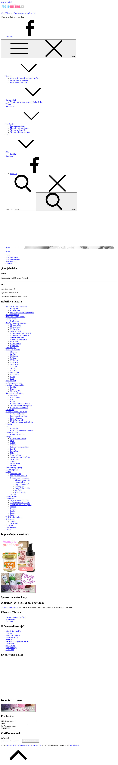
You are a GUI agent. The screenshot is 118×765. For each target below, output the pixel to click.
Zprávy (8, 529)
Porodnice (9, 621)
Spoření (13, 494)
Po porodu (14, 428)
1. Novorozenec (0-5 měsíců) (20, 333)
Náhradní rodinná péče (18, 339)
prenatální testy (11, 648)
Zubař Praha (10, 644)
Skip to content (6, 2)
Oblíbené (9, 263)
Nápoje (12, 443)
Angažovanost (11, 261)
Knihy (12, 401)
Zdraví (12, 515)
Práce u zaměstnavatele (18, 416)
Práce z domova (16, 418)
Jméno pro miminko (17, 126)
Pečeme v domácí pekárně (19, 447)
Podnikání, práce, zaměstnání (16, 412)
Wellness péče (15, 391)
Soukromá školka (12, 637)
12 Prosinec (14, 375)
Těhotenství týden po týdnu (20, 132)
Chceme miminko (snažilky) (16, 617)
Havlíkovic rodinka (17, 434)
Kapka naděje (20, 482)
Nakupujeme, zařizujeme (15, 393)
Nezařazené (10, 410)
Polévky (13, 449)
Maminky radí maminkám (19, 128)
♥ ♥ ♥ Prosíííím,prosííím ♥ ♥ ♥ (17, 641)
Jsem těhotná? (11, 381)
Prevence (9, 633)
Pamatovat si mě (10, 726)
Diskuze (9, 76)
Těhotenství (10, 124)
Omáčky (13, 445)
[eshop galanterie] (18, 592)
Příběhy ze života (12, 432)
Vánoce (13, 521)
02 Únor (13, 354)
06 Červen (14, 362)
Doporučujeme (11, 348)
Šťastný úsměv (20, 492)
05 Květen (14, 360)
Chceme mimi (11, 100)
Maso (12, 441)
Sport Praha (10, 650)
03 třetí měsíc (15, 329)
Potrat (12, 513)
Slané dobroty (15, 459)
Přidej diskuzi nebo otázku (19, 82)
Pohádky (13, 154)
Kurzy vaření (15, 311)
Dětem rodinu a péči (22, 480)
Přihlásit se (5, 728)
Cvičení (13, 507)
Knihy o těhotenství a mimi (20, 403)
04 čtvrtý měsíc (15, 331)
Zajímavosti (10, 519)
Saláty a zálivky (16, 455)
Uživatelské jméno (7, 721)
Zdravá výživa (11, 527)
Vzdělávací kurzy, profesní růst (21, 422)
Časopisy (13, 395)
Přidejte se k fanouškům (9, 607)
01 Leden (13, 352)
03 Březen (14, 356)
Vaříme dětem (15, 463)
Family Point (14, 308)
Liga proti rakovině (22, 484)
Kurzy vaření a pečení (18, 439)
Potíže (12, 511)
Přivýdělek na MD (17, 420)
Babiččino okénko (12, 315)
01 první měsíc (15, 325)
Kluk (12, 379)
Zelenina (13, 465)
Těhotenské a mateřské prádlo (21, 406)
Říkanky (13, 389)
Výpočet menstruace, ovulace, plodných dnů (26, 102)
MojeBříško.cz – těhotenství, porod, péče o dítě (18, 13)
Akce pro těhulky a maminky (16, 306)
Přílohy (12, 453)
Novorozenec (10, 619)
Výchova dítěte (15, 344)
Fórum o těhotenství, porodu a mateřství (24, 78)
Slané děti (18, 490)
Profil (8, 255)
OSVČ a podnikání (17, 414)
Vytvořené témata (12, 257)
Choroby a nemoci (17, 337)
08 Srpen (13, 366)
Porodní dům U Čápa (22, 488)
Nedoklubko (19, 486)
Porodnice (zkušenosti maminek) (22, 430)
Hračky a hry (15, 397)
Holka (12, 377)
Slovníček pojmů (12, 470)
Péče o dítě (14, 342)
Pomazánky (14, 451)
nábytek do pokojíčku (13, 631)
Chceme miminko (12, 319)
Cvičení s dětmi (15, 474)
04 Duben (13, 358)
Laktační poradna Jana (14, 383)
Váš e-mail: (5, 738)
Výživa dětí (14, 346)
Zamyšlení (9, 525)
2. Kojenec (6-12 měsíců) (19, 335)
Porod (8, 134)
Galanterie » (10, 156)
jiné (11, 399)
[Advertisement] (59, 229)
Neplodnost (14, 321)
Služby (8, 472)
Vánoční (13, 461)
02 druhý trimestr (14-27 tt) (20, 503)
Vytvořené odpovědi (13, 259)
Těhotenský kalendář (17, 130)
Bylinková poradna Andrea (15, 317)
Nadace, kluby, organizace (19, 478)
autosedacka (10, 639)
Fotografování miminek (18, 476)
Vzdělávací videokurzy (14, 517)
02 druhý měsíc (15, 327)
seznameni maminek (13, 635)
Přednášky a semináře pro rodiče (22, 313)
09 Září (12, 368)
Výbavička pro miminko (19, 408)
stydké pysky (10, 646)
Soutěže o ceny (11, 496)
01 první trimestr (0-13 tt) (19, 501)
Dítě (7, 152)
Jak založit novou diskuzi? (19, 80)
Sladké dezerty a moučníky (20, 457)
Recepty (9, 437)
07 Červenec (14, 364)
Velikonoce (14, 523)
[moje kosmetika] (18, 584)
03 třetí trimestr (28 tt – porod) (21, 505)
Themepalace (74, 745)
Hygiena (13, 509)
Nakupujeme (10, 106)
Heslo (3, 723)
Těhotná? (9, 104)
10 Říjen (13, 370)
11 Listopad (14, 372)
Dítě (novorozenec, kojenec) (16, 323)
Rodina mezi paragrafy (14, 468)
